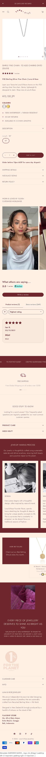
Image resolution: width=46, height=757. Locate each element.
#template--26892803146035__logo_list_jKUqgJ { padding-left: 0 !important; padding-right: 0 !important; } (23, 377)
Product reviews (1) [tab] (13, 304)
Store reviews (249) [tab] (33, 304)
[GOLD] (8, 106)
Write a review (23, 294)
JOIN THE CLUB (23, 747)
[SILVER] (4, 106)
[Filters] (4, 311)
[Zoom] (42, 56)
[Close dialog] (44, 705)
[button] (7, 73)
